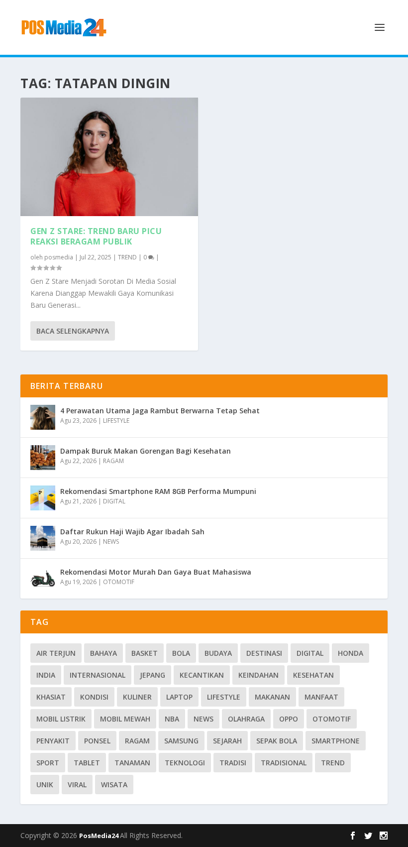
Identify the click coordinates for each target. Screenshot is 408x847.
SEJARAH (227, 740)
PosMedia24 (99, 835)
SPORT (47, 762)
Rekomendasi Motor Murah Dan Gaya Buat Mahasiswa (155, 572)
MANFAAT (321, 697)
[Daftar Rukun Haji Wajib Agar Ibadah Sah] (42, 538)
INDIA (45, 675)
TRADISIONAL (283, 762)
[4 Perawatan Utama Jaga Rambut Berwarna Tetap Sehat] (42, 417)
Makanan (272, 697)
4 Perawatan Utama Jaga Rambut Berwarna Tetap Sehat (160, 410)
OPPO (288, 719)
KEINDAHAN (258, 675)
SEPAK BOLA (276, 740)
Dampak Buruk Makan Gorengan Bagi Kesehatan (145, 451)
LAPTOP (179, 697)
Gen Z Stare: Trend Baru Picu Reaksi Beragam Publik (96, 236)
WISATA (114, 784)
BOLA (181, 653)
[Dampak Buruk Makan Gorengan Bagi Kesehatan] (42, 457)
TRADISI (232, 762)
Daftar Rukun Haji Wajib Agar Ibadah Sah (132, 531)
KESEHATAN (313, 675)
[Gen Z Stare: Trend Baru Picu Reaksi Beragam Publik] (109, 157)
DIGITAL (114, 501)
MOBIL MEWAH (125, 719)
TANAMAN (132, 762)
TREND (127, 257)
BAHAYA (103, 653)
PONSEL (97, 740)
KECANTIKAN (202, 675)
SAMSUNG (181, 740)
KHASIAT (51, 697)
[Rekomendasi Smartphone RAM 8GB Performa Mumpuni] (42, 497)
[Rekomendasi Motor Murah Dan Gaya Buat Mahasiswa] (42, 578)
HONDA (350, 653)
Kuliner (137, 697)
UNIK (44, 784)
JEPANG (152, 675)
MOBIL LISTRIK (61, 719)
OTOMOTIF (118, 582)
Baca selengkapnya (72, 331)
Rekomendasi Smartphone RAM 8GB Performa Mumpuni (158, 491)
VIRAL (77, 784)
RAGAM (113, 461)
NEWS (111, 541)
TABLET (87, 762)
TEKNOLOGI (185, 762)
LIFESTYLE (116, 420)
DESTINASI (264, 653)
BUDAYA (218, 653)
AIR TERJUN (56, 653)
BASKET (144, 653)
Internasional (97, 675)
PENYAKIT (53, 740)
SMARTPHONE (335, 740)
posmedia (58, 257)
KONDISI (94, 697)
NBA (172, 719)
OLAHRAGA (246, 719)
